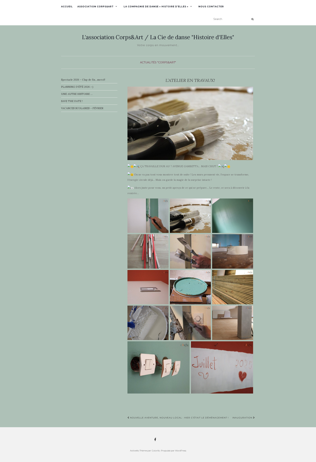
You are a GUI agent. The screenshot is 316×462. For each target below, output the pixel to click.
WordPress (180, 450)
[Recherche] (252, 19)
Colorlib (156, 450)
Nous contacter (211, 6)
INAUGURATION (242, 417)
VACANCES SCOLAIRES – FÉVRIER (82, 108)
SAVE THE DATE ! (72, 101)
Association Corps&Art (95, 6)
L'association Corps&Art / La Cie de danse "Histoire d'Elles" (158, 37)
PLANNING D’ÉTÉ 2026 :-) (77, 86)
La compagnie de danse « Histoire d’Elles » (156, 6)
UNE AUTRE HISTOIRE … (77, 94)
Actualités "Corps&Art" (158, 62)
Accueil (67, 6)
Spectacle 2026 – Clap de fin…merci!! (83, 79)
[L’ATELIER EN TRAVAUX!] (190, 123)
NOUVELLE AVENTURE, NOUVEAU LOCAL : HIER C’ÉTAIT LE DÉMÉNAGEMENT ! (179, 417)
